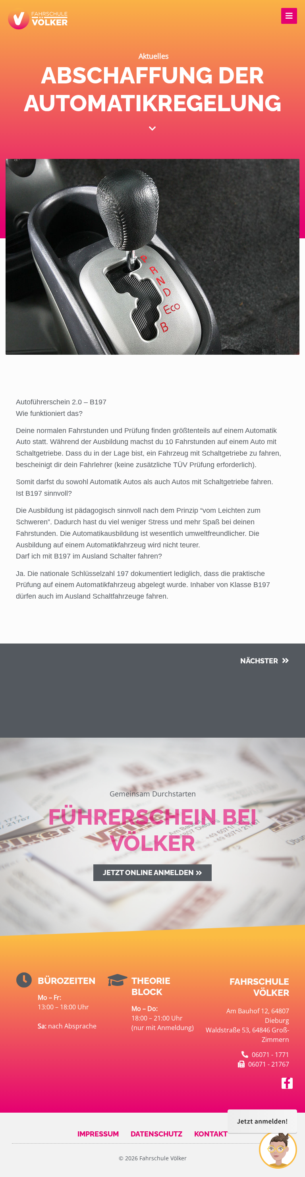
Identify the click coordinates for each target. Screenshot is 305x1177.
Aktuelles (154, 56)
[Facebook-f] (287, 1083)
